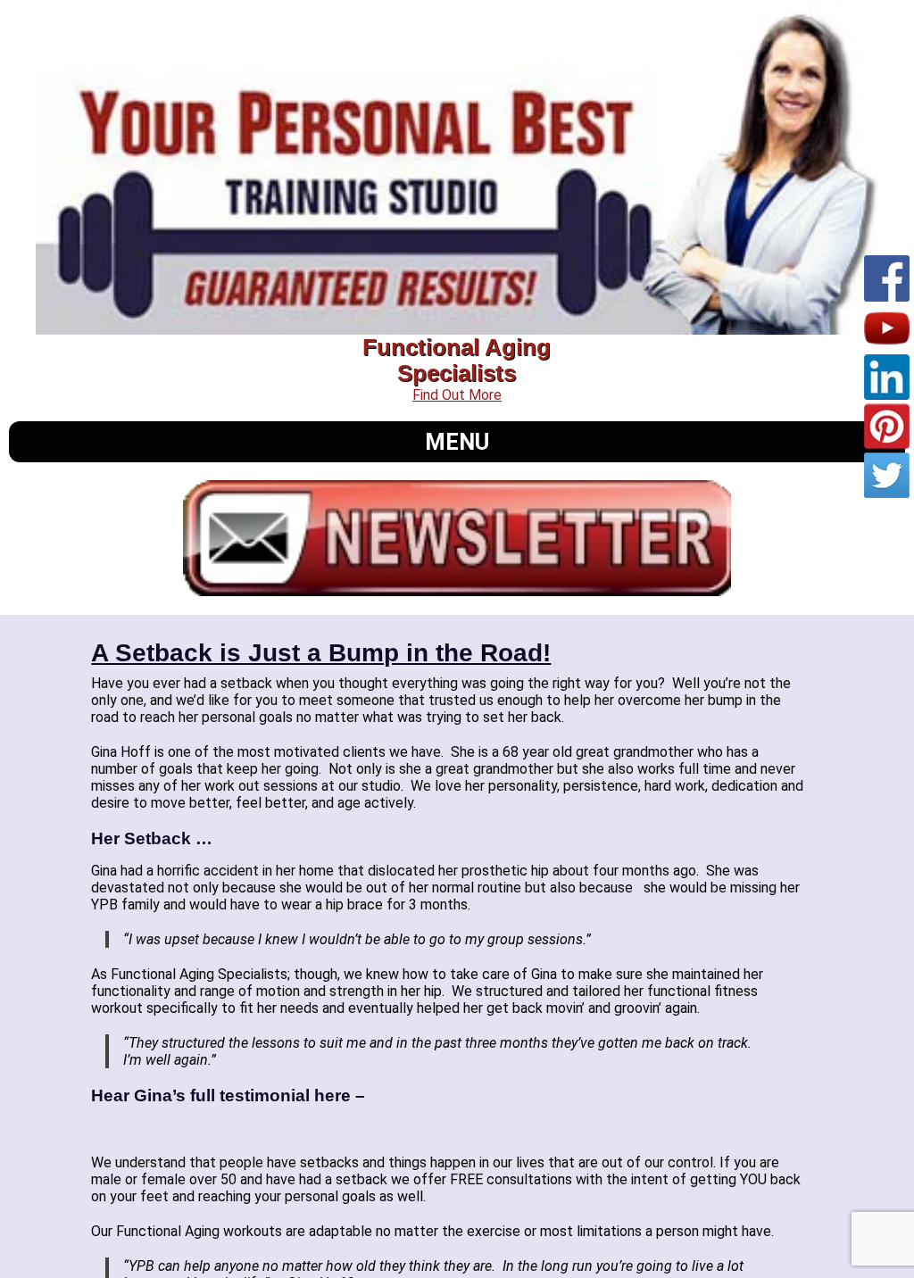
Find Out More (457, 394)
